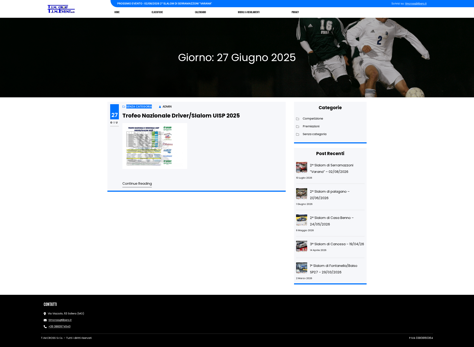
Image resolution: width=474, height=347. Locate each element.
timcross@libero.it (416, 3)
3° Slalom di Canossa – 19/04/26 (337, 244)
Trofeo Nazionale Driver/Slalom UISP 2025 (181, 116)
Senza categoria (139, 106)
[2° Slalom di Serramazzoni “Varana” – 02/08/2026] (301, 168)
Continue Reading (137, 183)
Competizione (313, 118)
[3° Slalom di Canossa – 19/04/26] (301, 247)
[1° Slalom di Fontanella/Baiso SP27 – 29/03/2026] (301, 268)
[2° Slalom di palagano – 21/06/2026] (301, 194)
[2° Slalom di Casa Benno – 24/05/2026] (301, 220)
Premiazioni (311, 126)
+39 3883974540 (60, 326)
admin (167, 106)
